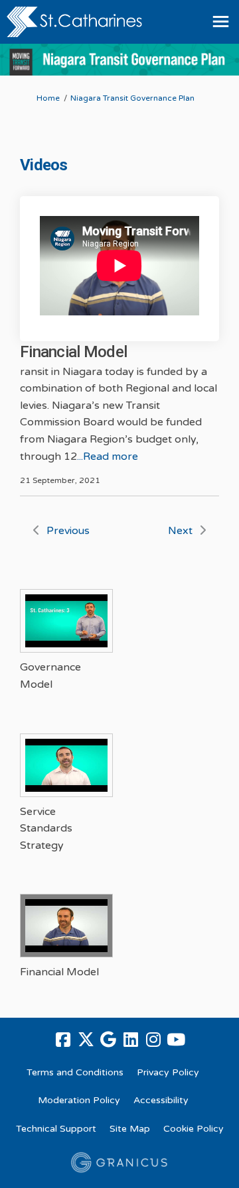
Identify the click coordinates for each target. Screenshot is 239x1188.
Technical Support (56, 1128)
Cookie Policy (193, 1128)
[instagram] (153, 1040)
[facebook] (63, 1040)
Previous (68, 530)
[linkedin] (131, 1040)
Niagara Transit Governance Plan (132, 98)
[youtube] (176, 1040)
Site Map (130, 1128)
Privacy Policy (168, 1072)
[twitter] (86, 1040)
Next (180, 530)
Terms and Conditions (75, 1072)
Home (48, 98)
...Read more (107, 456)
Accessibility (161, 1100)
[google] (108, 1040)
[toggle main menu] (220, 21)
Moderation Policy (79, 1100)
